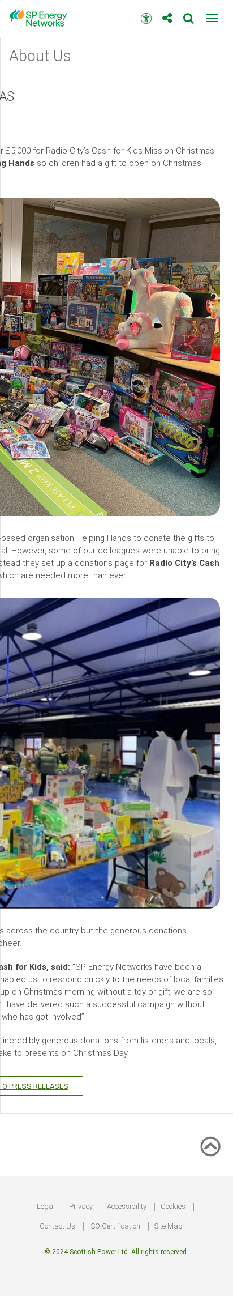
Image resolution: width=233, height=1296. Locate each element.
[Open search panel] (189, 14)
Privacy (81, 1206)
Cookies (173, 1206)
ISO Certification (114, 1226)
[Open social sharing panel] (167, 14)
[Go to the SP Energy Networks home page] (42, 18)
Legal (46, 1206)
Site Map (168, 1226)
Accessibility (126, 1206)
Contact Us (57, 1226)
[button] (212, 18)
